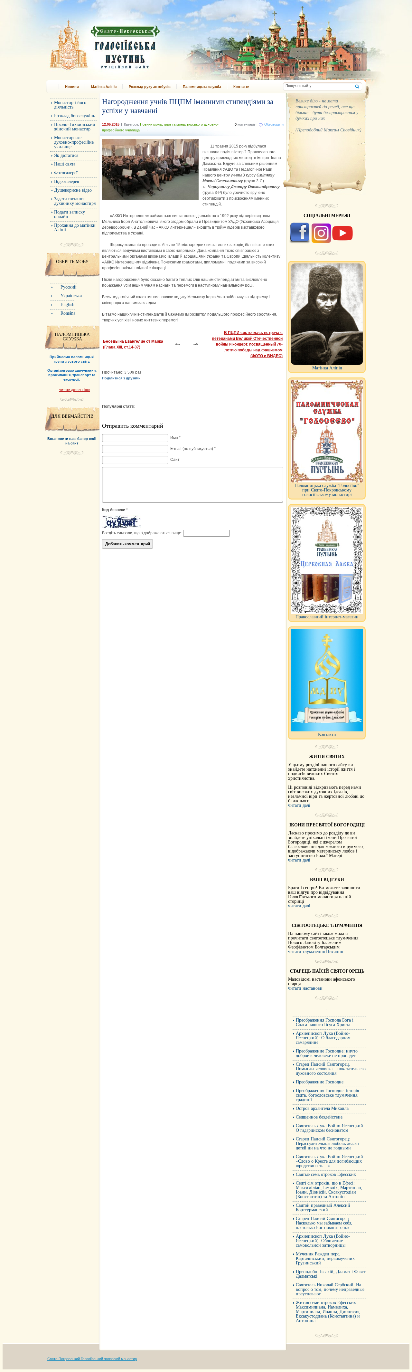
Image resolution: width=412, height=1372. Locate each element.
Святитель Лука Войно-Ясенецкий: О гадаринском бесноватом (330, 1128)
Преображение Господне (319, 1082)
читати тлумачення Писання (315, 951)
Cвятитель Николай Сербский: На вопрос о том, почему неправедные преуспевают (330, 1289)
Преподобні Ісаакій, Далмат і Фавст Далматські (331, 1274)
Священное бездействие (319, 1117)
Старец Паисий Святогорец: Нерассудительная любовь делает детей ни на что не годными (327, 1143)
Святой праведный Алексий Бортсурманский (323, 1207)
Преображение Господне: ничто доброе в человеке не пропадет (327, 1053)
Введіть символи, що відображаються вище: (142, 533)
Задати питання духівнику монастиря (75, 201)
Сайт (175, 459)
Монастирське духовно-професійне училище (74, 142)
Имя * (175, 437)
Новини (72, 87)
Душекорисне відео (73, 190)
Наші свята (64, 164)
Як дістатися (66, 155)
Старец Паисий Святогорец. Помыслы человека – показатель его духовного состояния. (331, 1069)
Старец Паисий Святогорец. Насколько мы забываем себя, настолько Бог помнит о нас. (324, 1223)
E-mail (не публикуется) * (193, 448)
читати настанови (305, 988)
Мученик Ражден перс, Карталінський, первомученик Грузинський (325, 1258)
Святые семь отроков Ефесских (326, 1174)
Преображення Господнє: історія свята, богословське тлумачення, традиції (327, 1095)
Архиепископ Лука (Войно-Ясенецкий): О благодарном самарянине (323, 1038)
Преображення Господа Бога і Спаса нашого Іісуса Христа (324, 1022)
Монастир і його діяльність (70, 105)
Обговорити (274, 124)
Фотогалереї (66, 172)
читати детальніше (74, 390)
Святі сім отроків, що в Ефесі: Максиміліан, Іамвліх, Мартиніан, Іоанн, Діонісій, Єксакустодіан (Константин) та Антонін (329, 1190)
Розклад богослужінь (74, 115)
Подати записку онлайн (69, 214)
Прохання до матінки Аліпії (75, 227)
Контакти (241, 87)
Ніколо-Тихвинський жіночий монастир (74, 126)
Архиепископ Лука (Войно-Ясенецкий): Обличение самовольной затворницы (323, 1241)
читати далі (299, 805)
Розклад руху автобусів (150, 87)
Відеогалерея (66, 181)
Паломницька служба (202, 87)
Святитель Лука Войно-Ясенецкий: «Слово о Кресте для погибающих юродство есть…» (330, 1161)
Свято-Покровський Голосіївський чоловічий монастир (92, 1359)
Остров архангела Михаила (322, 1108)
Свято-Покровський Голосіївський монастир (137, 43)
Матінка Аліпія (104, 87)
